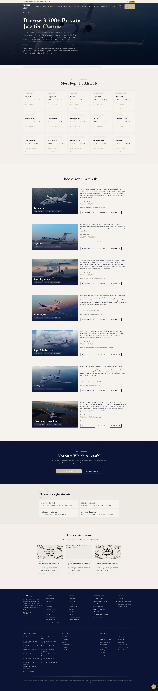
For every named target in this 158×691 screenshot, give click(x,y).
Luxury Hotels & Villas (52, 622)
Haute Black (73, 6)
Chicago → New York (98, 609)
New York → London (98, 604)
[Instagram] (24, 613)
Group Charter (60, 6)
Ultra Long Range (94, 67)
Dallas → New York (97, 612)
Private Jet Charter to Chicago (47, 659)
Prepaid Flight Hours (52, 609)
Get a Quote (129, 6)
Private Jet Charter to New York (49, 637)
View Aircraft (101, 212)
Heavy (81, 67)
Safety (71, 604)
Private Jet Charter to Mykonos (47, 650)
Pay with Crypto (51, 612)
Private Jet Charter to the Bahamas (48, 654)
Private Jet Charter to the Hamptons (30, 641)
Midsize (59, 67)
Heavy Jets (103, 637)
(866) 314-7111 (94, 471)
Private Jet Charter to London (47, 646)
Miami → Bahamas (97, 606)
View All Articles (78, 580)
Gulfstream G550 (123, 647)
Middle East (65, 650)
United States (66, 637)
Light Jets (121, 642)
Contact (112, 6)
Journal (71, 609)
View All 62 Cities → (29, 671)
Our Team (72, 601)
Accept (132, 1)
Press (71, 614)
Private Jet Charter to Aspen (31, 658)
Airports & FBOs (51, 617)
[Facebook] (30, 613)
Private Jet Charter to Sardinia (29, 663)
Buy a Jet (49, 606)
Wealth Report (73, 612)
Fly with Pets (73, 606)
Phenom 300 (104, 652)
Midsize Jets (121, 639)
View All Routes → (97, 617)
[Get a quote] (153, 686)
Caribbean (65, 639)
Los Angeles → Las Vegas (99, 601)
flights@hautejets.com (124, 601)
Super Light (49, 67)
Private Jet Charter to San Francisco (30, 667)
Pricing (96, 6)
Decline (126, 1)
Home (24, 12)
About (103, 6)
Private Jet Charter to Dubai (31, 649)
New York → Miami (97, 598)
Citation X (121, 650)
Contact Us (120, 595)
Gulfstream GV (104, 647)
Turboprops (103, 644)
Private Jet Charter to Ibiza (31, 654)
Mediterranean (66, 644)
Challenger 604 (104, 650)
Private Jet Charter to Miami (31, 637)
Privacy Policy (120, 685)
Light (39, 67)
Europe (64, 642)
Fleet (50, 6)
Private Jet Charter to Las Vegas (48, 641)
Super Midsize (71, 67)
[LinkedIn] (27, 613)
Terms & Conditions (130, 685)
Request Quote (86, 212)
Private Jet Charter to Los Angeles (30, 646)
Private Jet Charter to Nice (49, 662)
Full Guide (114, 212)
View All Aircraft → (105, 656)
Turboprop (29, 67)
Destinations (86, 6)
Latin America (66, 647)
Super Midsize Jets (105, 639)
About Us (72, 598)
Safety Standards (74, 619)
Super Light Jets (105, 642)
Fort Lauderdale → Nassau (100, 614)
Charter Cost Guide (74, 617)
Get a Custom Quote (67, 471)
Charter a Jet (40, 6)
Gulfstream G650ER (124, 644)
